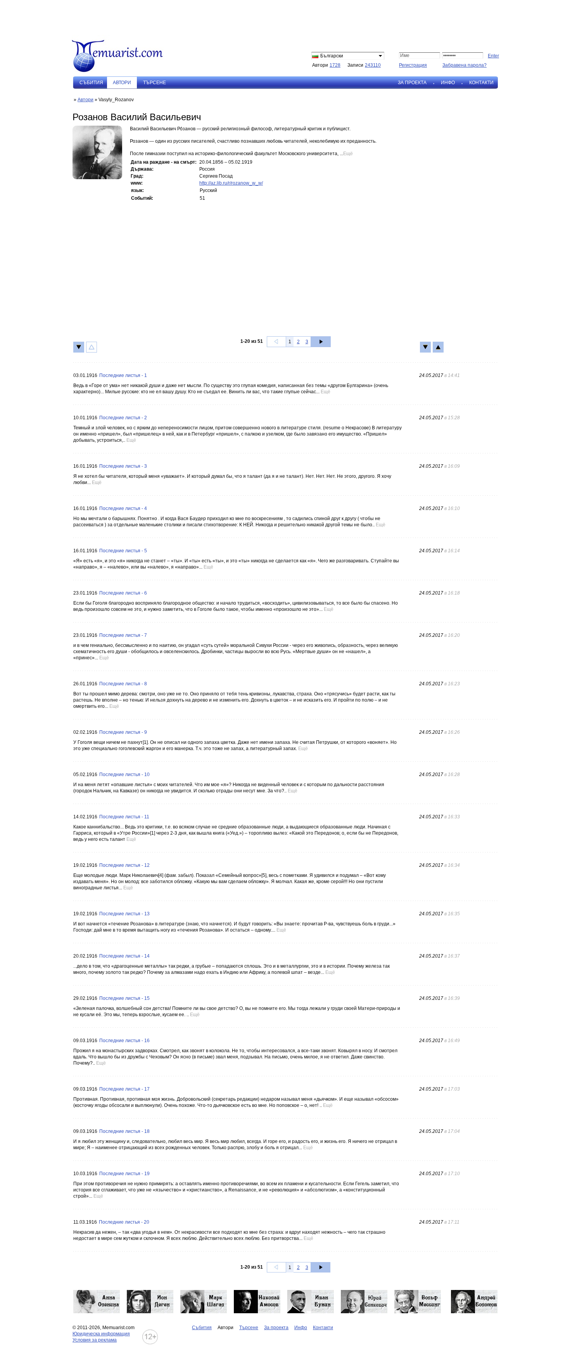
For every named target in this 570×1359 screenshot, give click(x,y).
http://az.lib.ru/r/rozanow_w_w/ (231, 183)
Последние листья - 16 (124, 1040)
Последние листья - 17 (124, 1089)
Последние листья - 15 (124, 998)
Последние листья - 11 (124, 817)
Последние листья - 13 (124, 913)
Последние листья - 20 (124, 1222)
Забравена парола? (464, 65)
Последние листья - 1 (123, 375)
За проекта (412, 82)
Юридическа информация (101, 1334)
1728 (335, 65)
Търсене (154, 82)
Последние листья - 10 (124, 774)
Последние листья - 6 (123, 593)
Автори (85, 99)
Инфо (448, 82)
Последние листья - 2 (123, 417)
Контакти (481, 82)
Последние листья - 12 (124, 865)
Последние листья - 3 (123, 466)
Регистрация (413, 65)
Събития (91, 82)
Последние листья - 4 (123, 508)
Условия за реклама (95, 1340)
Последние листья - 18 (124, 1131)
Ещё (348, 153)
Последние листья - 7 (123, 635)
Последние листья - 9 (123, 732)
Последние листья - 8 (123, 683)
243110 (373, 65)
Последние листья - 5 (123, 550)
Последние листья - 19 (124, 1173)
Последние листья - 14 (124, 956)
